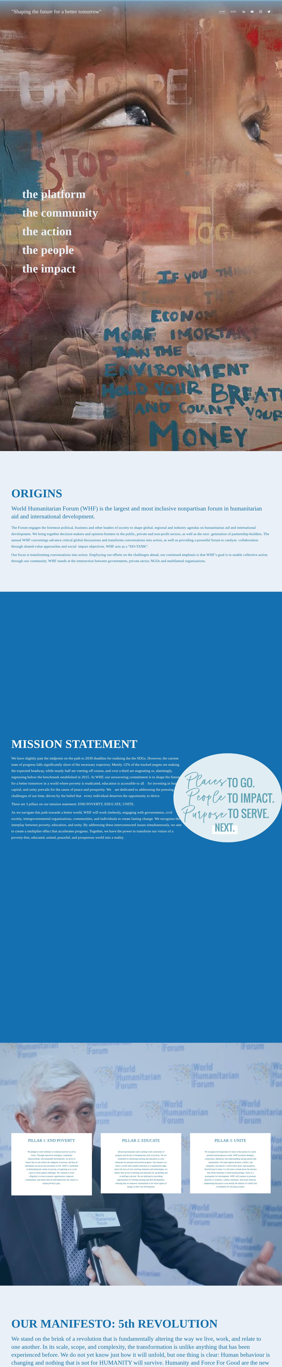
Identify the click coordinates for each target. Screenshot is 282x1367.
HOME (222, 12)
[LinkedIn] (243, 11)
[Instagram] (260, 11)
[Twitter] (269, 11)
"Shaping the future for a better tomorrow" (56, 12)
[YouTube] (252, 11)
